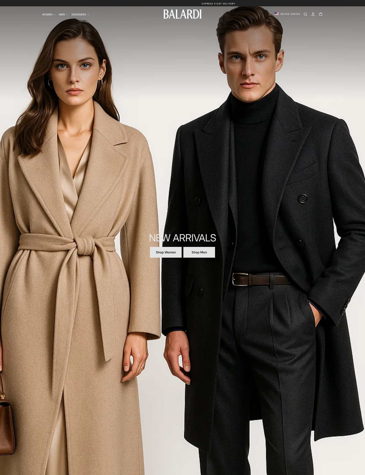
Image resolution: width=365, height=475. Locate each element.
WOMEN (47, 14)
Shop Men (199, 252)
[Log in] (313, 14)
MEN (62, 14)
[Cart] (321, 14)
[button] (287, 14)
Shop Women (166, 252)
